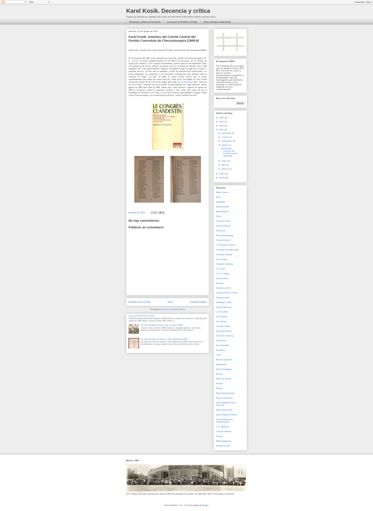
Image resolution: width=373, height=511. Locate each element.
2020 (221, 174)
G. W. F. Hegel (222, 273)
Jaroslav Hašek (223, 326)
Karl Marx (220, 350)
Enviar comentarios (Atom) (173, 309)
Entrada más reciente (140, 302)
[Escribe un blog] (155, 212)
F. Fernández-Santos (225, 245)
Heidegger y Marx (224, 302)
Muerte (219, 374)
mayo (224, 161)
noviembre (227, 133)
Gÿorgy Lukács (223, 297)
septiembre (227, 141)
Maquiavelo (221, 364)
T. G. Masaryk (222, 426)
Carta (218, 216)
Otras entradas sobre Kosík (217, 22)
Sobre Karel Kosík (224, 410)
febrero (225, 169)
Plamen (219, 388)
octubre (225, 137)
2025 (221, 117)
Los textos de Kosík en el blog (182, 22)
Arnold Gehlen (222, 207)
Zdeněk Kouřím (223, 446)
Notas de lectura (223, 378)
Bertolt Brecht (222, 211)
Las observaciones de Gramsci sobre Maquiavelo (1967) (164, 339)
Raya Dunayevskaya (225, 393)
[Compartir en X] (157, 212)
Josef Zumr (221, 340)
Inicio (170, 302)
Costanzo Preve (223, 221)
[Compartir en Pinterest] (163, 212)
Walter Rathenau (223, 441)
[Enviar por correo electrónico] (152, 212)
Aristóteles (221, 202)
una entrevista (186, 82)
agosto (225, 145)
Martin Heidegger (224, 369)
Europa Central (223, 240)
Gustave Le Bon (223, 288)
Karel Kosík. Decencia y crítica (168, 11)
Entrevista (220, 230)
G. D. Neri (220, 269)
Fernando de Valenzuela (227, 250)
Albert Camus (222, 192)
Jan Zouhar (221, 321)
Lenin (218, 355)
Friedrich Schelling (224, 264)
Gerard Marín (222, 278)
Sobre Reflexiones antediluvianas (224, 420)
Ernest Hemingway (224, 235)
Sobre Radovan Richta (226, 414)
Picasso (219, 383)
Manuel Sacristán (224, 359)
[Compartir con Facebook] (160, 212)
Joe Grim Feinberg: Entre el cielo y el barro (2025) (161, 325)
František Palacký (224, 254)
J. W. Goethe (222, 312)
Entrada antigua (198, 302)
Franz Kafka (221, 259)
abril (224, 165)
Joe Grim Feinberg (224, 335)
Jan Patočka (221, 316)
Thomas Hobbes (223, 431)
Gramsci (220, 283)
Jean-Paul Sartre (224, 331)
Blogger (205, 505)
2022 (221, 125)
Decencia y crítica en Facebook (145, 22)
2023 (221, 121)
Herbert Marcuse (224, 307)
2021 (221, 129)
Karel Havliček (222, 345)
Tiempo (219, 436)
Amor (218, 197)
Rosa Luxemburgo (224, 398)
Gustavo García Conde (226, 293)
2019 (221, 178)
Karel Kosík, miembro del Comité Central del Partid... (229, 152)
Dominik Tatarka (223, 226)
